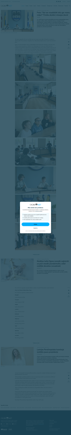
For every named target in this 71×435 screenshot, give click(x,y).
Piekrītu (35, 224)
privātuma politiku (38, 211)
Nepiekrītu (36, 228)
